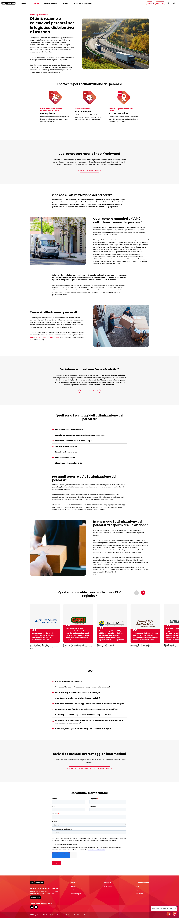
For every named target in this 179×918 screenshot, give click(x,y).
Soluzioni (36, 3)
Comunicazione (142, 882)
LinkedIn (32, 907)
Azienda (73, 886)
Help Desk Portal (109, 886)
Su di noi (74, 882)
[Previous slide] (136, 592)
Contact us (160, 3)
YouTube (36, 907)
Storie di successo (50, 3)
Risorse (65, 3)
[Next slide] (143, 592)
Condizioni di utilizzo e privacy (83, 915)
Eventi (138, 890)
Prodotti (24, 3)
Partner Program (76, 894)
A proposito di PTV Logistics (82, 3)
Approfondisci (47, 127)
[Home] (8, 3)
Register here (35, 897)
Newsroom (139, 894)
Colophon (68, 915)
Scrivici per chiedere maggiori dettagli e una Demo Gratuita (89, 768)
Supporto (107, 882)
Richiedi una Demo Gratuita (89, 170)
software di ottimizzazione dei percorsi (44, 337)
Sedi (72, 890)
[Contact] (169, 914)
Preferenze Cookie (56, 915)
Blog (137, 886)
